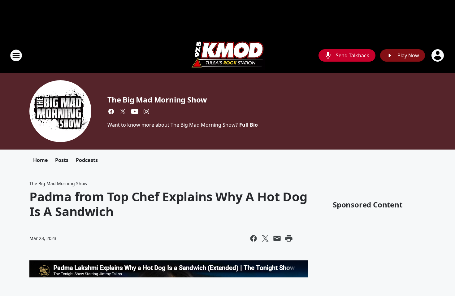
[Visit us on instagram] (146, 111)
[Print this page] (288, 238)
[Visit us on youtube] (134, 111)
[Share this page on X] (265, 238)
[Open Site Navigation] (16, 55)
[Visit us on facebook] (111, 111)
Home (40, 160)
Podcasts (87, 160)
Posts (61, 160)
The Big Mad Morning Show (157, 99)
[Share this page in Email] (277, 238)
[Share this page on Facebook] (253, 238)
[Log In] (438, 55)
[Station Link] (227, 55)
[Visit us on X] (123, 111)
